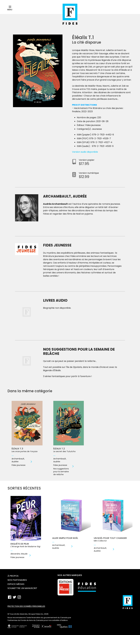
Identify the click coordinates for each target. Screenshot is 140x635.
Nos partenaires (17, 580)
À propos (13, 575)
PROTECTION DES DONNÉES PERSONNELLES (26, 606)
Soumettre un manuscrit (22, 588)
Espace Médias (16, 584)
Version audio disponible (85, 151)
